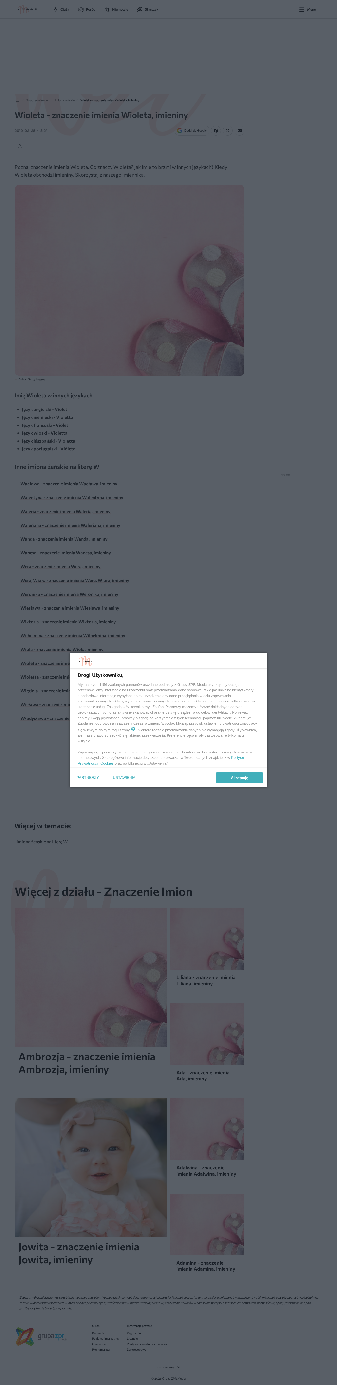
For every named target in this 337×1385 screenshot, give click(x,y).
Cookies (107, 763)
